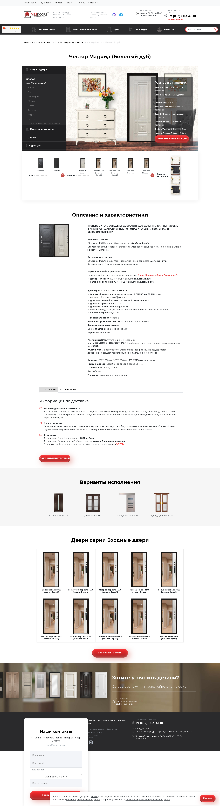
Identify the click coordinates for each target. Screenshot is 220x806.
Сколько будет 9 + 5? (56, 777)
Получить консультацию (171, 138)
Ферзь (31, 115)
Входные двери (46, 29)
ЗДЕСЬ (120, 444)
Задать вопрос (175, 19)
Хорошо (207, 798)
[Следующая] (63, 175)
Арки (116, 29)
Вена (30, 92)
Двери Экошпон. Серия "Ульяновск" (157, 275)
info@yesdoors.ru (56, 745)
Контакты (169, 29)
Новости (59, 3)
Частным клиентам (88, 3)
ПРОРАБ (30, 79)
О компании (31, 3)
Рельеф (32, 110)
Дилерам (46, 3)
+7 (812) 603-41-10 (182, 16)
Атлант (31, 87)
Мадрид (32, 101)
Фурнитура (141, 29)
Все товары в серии (110, 652)
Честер (31, 119)
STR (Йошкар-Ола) (36, 83)
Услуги (70, 3)
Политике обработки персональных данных (148, 799)
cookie (94, 796)
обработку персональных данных (83, 799)
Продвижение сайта (90, 736)
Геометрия (33, 96)
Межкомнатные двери (85, 29)
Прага (31, 106)
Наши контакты (56, 731)
